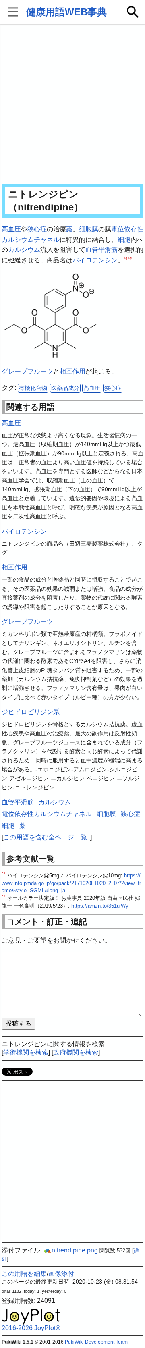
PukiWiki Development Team (96, 1342)
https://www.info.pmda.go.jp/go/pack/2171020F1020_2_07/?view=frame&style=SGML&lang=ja (71, 882)
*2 (130, 258)
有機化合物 (33, 388)
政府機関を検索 (75, 1052)
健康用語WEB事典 (66, 11)
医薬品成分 (65, 388)
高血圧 (11, 229)
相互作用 (72, 371)
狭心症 (37, 229)
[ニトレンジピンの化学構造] (50, 315)
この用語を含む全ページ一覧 (45, 837)
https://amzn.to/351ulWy (99, 906)
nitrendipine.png (75, 1250)
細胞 (124, 239)
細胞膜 (88, 229)
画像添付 (61, 1273)
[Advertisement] (72, 104)
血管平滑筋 (101, 249)
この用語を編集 (24, 1273)
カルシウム (24, 249)
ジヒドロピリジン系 (31, 711)
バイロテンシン (95, 260)
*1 (126, 258)
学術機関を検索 (25, 1052)
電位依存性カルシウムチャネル (47, 813)
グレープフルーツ (27, 371)
